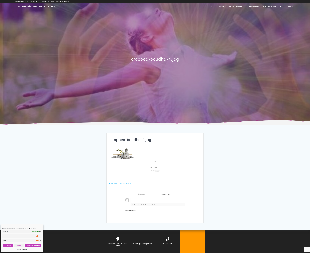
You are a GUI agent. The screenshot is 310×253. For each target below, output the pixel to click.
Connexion (291, 6)
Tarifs (264, 6)
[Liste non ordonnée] (143, 205)
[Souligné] (137, 205)
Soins (213, 6)
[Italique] (134, 205)
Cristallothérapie (234, 6)
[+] (154, 204)
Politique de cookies (22, 249)
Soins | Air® (35, 6)
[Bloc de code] (148, 205)
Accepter (8, 245)
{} (152, 204)
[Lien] (150, 205)
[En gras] (132, 205)
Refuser (19, 245)
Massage (222, 6)
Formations (272, 6)
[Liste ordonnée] (141, 205)
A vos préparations (251, 6)
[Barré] (139, 205)
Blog (281, 6)
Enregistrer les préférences (33, 245)
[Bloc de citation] (146, 205)
